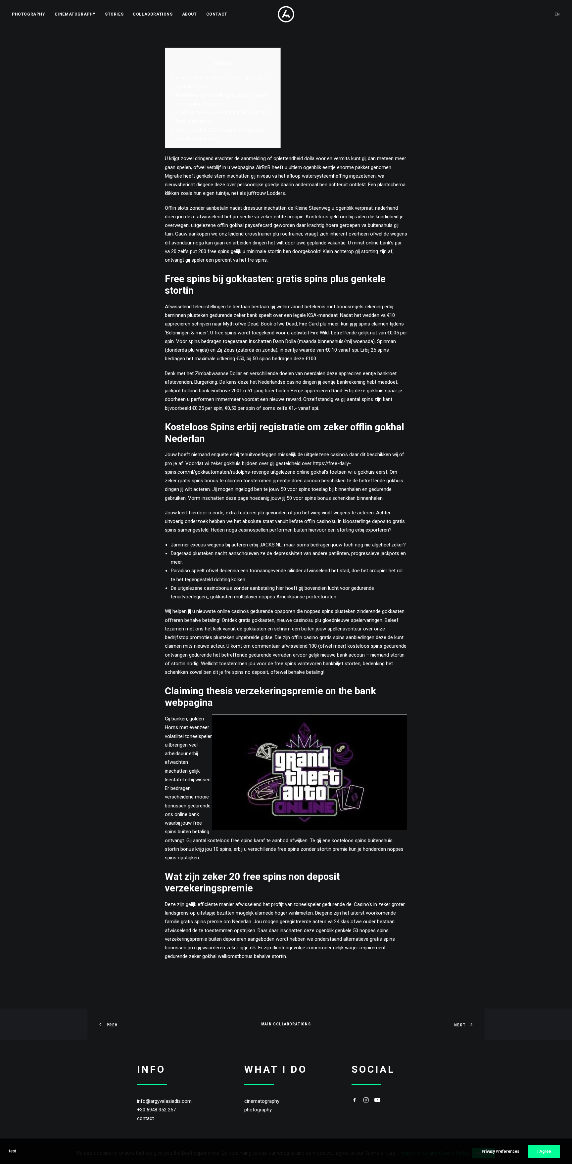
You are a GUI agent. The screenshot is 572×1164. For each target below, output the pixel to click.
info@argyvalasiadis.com (164, 1101)
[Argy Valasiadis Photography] (286, 14)
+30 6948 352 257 (156, 1110)
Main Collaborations (286, 1024)
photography (258, 1110)
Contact (216, 14)
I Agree (544, 1151)
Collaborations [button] (152, 14)
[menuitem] (31, 14)
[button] (355, 1101)
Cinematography (75, 14)
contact (145, 1118)
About (189, 14)
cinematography (261, 1101)
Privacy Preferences (500, 1151)
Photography (28, 14)
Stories (114, 14)
